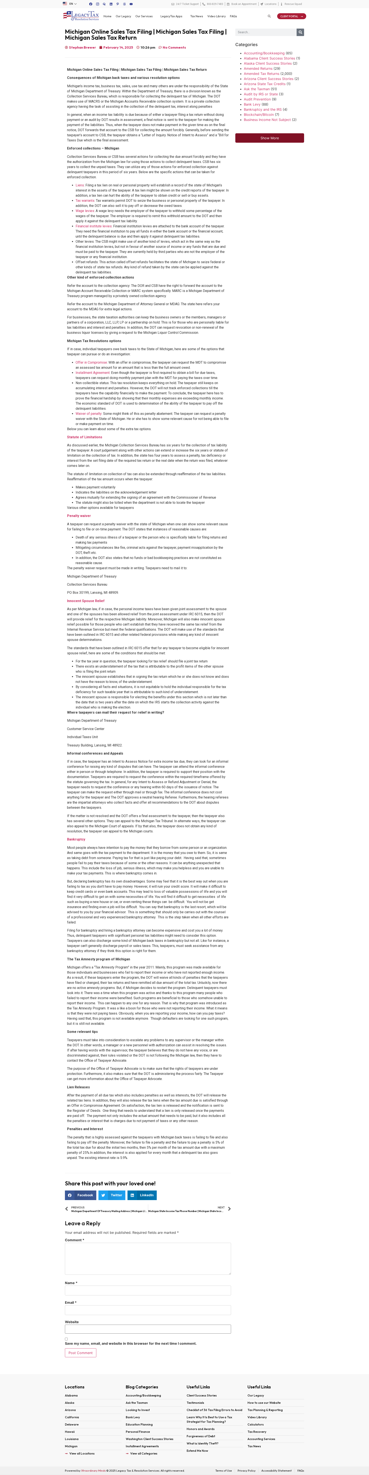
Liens (80, 185)
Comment (74, 1240)
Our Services (144, 16)
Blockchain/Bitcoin (259, 114)
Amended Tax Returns (261, 73)
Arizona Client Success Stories (268, 79)
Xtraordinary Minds (93, 1470)
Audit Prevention (257, 99)
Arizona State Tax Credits (265, 84)
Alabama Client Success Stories (269, 58)
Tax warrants (85, 201)
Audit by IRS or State (261, 94)
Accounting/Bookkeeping (264, 53)
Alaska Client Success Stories (268, 63)
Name (71, 1283)
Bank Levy (252, 104)
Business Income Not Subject (267, 120)
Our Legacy (123, 16)
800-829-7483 (215, 4)
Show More (270, 138)
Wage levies (85, 211)
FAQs (233, 16)
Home (107, 16)
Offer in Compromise (91, 362)
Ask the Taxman (257, 89)
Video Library (216, 16)
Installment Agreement (93, 373)
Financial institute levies (94, 226)
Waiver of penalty (89, 414)
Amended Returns (258, 68)
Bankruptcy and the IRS (263, 109)
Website (72, 1322)
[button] (80, 1195)
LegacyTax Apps (171, 16)
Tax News (196, 16)
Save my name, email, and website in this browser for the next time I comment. (131, 1343)
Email (71, 1302)
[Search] (300, 32)
